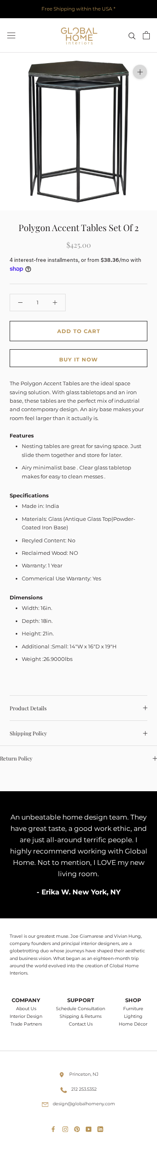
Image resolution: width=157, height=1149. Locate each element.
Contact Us (81, 1024)
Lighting (133, 1016)
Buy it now (78, 359)
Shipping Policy (28, 733)
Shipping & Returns (80, 1016)
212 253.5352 (84, 1089)
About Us (26, 1009)
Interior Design (26, 1016)
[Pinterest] (78, 1127)
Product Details (28, 708)
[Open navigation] (11, 35)
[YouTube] (90, 1127)
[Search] (132, 35)
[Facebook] (54, 1127)
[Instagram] (66, 1127)
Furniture (133, 1009)
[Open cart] (146, 35)
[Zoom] (140, 72)
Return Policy (16, 758)
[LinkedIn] (101, 1127)
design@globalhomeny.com (84, 1104)
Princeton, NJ (84, 1074)
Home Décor (133, 1024)
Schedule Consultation (80, 1009)
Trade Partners (26, 1024)
